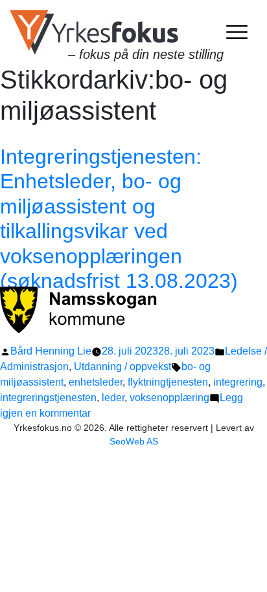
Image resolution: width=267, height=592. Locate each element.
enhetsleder (95, 382)
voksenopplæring (169, 397)
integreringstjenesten (48, 397)
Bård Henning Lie (50, 350)
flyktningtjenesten (168, 382)
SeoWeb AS (134, 441)
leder (113, 397)
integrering (237, 382)
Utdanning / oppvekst (122, 366)
